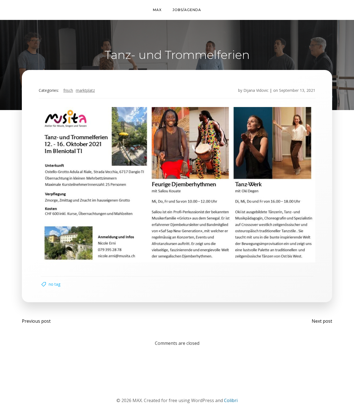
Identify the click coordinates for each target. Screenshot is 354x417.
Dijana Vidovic (256, 90)
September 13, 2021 (297, 90)
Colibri (231, 400)
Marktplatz (85, 90)
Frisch (68, 90)
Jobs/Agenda (187, 10)
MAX (157, 10)
